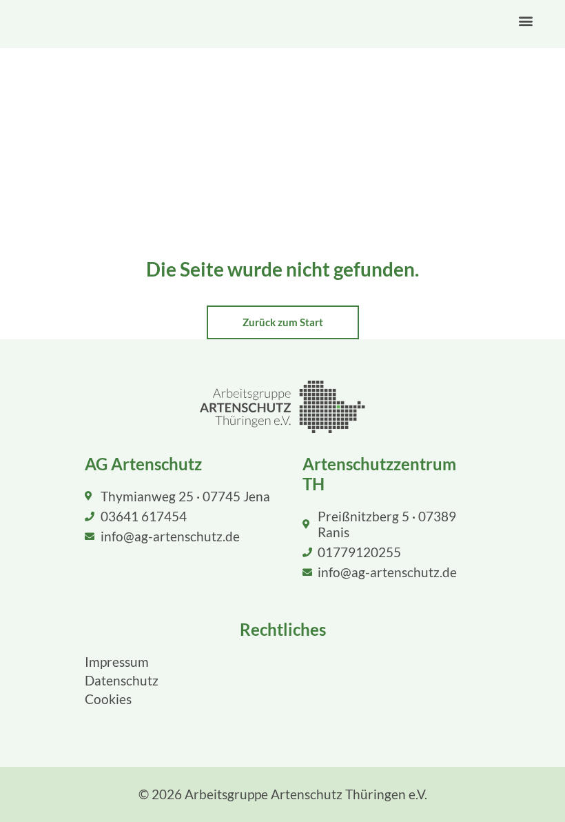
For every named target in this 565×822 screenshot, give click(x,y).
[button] (525, 21)
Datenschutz (121, 680)
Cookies (108, 699)
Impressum (117, 662)
